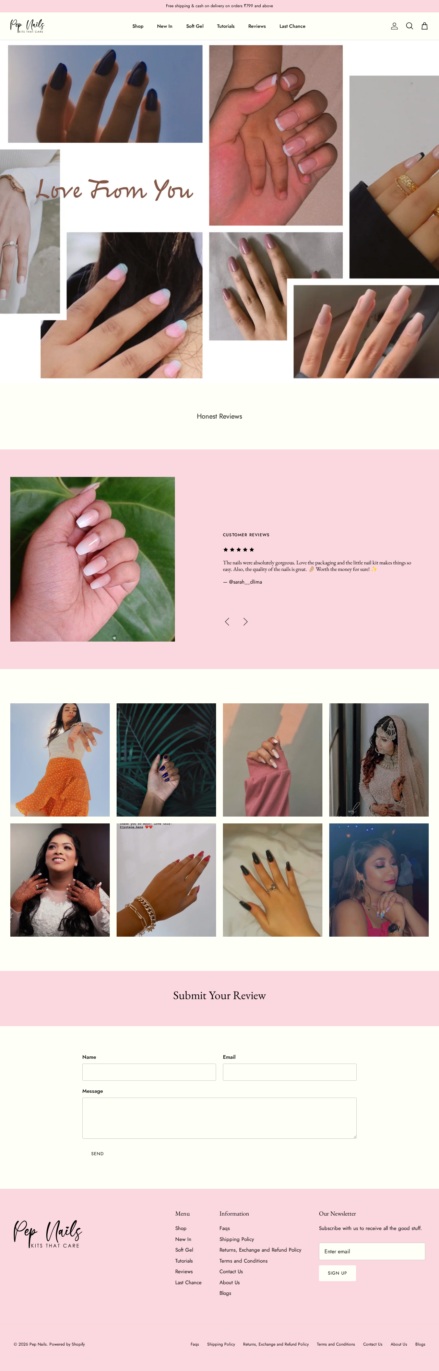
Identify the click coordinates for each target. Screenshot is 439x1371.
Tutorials (226, 26)
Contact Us (231, 1271)
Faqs (225, 1228)
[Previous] (227, 621)
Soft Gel (194, 26)
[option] (219, 211)
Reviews (257, 26)
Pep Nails (38, 1344)
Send (97, 1153)
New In (165, 26)
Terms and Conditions (244, 1261)
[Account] (393, 26)
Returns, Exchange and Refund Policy (260, 1250)
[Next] (245, 621)
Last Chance (293, 26)
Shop (137, 26)
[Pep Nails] (27, 26)
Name (89, 1057)
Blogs (225, 1293)
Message (92, 1091)
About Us (230, 1282)
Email (229, 1057)
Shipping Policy (237, 1239)
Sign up (337, 1273)
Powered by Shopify (67, 1344)
